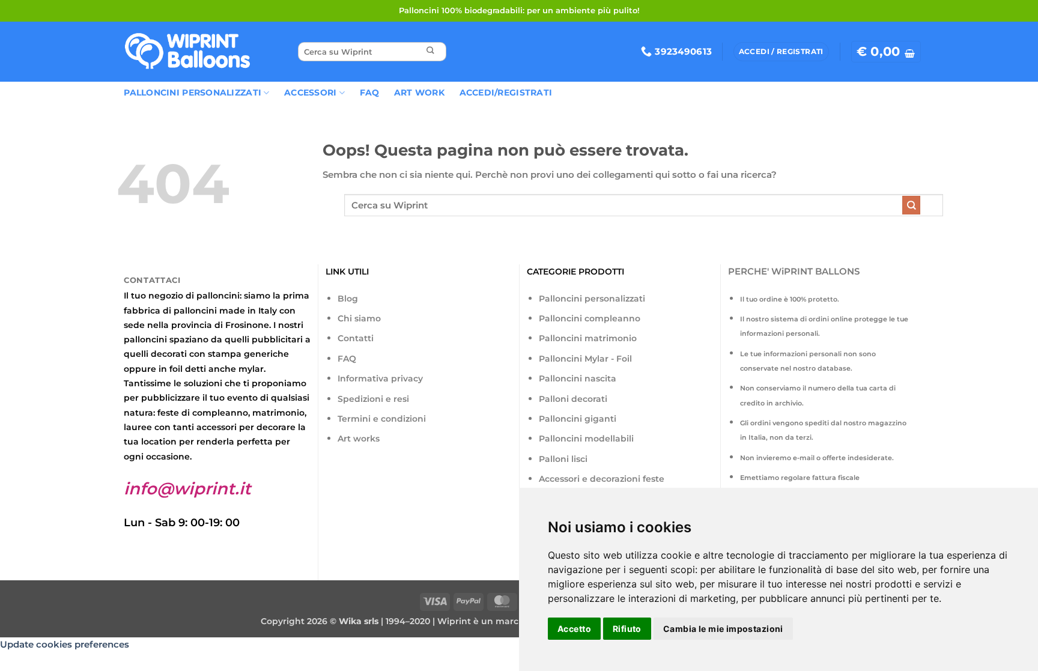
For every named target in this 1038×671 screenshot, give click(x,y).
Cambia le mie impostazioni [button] (723, 629)
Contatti (356, 338)
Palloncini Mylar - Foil (585, 358)
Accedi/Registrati (506, 92)
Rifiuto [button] (627, 629)
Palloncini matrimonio (588, 338)
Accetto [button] (574, 629)
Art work (419, 92)
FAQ (370, 92)
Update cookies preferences (64, 644)
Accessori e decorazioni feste (601, 478)
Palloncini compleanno (589, 318)
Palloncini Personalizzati (192, 92)
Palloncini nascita (577, 378)
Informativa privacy (380, 378)
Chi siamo (359, 318)
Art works (359, 438)
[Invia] (430, 52)
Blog (348, 298)
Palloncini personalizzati (592, 298)
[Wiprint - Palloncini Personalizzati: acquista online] (187, 51)
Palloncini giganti (577, 418)
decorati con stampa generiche (220, 353)
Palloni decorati (573, 398)
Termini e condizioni (382, 418)
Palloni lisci (563, 459)
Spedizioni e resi (373, 398)
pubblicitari (277, 339)
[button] (886, 51)
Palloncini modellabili (586, 438)
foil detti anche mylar (216, 368)
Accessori (310, 92)
